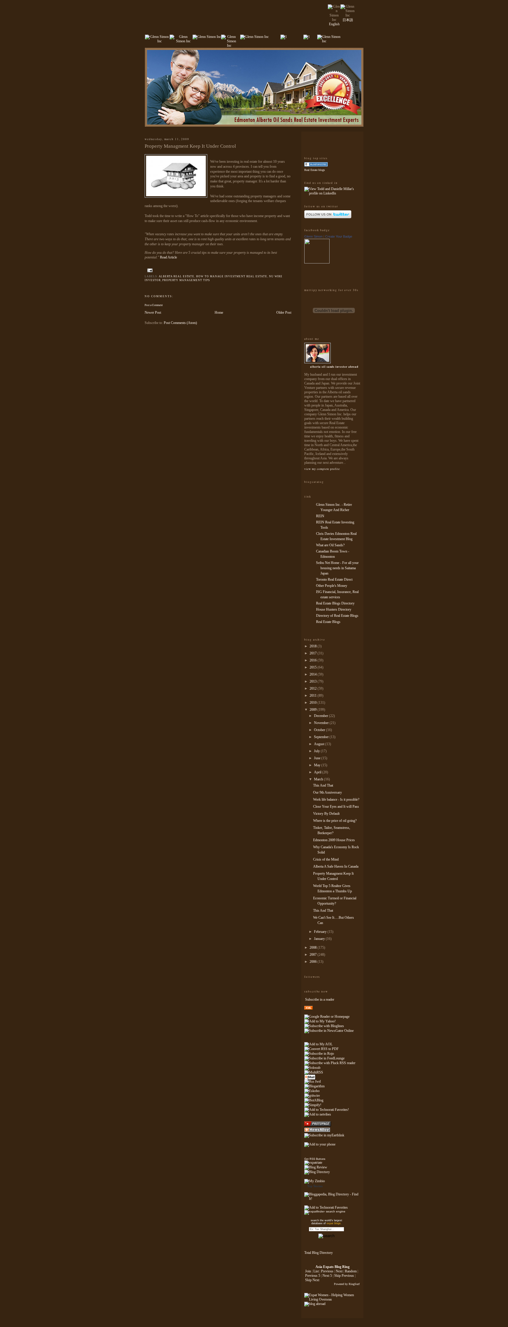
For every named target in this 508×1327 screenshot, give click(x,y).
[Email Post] (150, 270)
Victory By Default (326, 814)
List (316, 1271)
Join (308, 1271)
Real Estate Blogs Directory (335, 603)
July (317, 751)
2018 (313, 646)
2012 (313, 688)
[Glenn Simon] (317, 262)
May (317, 765)
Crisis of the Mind (326, 859)
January (320, 939)
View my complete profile (322, 469)
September (322, 737)
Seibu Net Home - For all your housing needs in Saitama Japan (337, 568)
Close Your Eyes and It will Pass (336, 806)
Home (219, 312)
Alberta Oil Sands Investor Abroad (334, 367)
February (320, 932)
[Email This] (157, 270)
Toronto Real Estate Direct (334, 579)
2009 (313, 710)
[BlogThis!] (163, 270)
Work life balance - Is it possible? (336, 799)
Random (351, 1271)
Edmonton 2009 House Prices (334, 840)
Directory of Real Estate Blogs (337, 616)
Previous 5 (312, 1276)
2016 (313, 660)
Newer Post (153, 312)
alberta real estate (177, 276)
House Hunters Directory (333, 609)
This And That (323, 785)
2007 (313, 955)
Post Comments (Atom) (180, 323)
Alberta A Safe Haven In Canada (335, 866)
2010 (313, 703)
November (322, 723)
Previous (327, 1271)
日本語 (347, 20)
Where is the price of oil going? (335, 821)
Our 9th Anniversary (327, 792)
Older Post (283, 312)
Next (339, 1271)
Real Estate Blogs (328, 622)
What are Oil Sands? (330, 545)
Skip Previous (344, 1276)
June (317, 758)
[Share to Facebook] (174, 270)
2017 (313, 653)
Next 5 (327, 1276)
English (334, 24)
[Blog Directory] (317, 1172)
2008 (313, 947)
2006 (313, 962)
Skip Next (312, 1280)
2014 (313, 674)
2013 (313, 681)
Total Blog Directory (318, 1253)
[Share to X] (168, 270)
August (319, 744)
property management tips (186, 280)
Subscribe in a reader (319, 999)
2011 (313, 695)
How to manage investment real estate (231, 276)
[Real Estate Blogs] (316, 165)
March (319, 779)
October (320, 730)
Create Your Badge (338, 236)
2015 (313, 667)
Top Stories (314, 1186)
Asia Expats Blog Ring (332, 1267)
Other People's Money (331, 586)
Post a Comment (154, 305)
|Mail (310, 1077)
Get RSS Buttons (314, 1159)
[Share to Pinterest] (180, 270)
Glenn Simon (313, 236)
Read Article (168, 257)
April (318, 772)
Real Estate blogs (314, 170)
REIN (320, 516)
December (321, 716)
